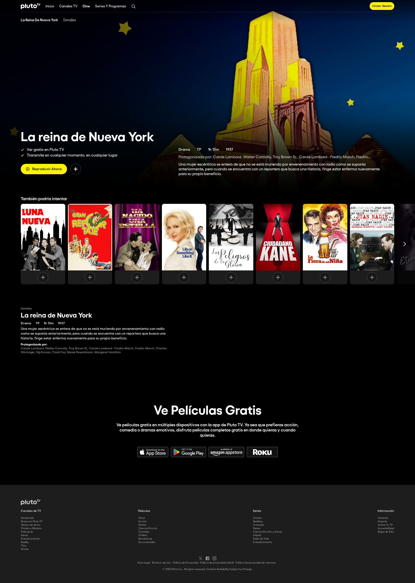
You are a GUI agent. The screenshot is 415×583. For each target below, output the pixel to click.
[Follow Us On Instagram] (214, 558)
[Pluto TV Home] (30, 6)
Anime (25, 549)
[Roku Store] (262, 452)
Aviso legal (143, 562)
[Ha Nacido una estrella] (137, 244)
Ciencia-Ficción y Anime (267, 531)
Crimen (257, 518)
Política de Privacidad (185, 562)
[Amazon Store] (226, 452)
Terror (141, 518)
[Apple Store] (152, 452)
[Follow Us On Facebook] (207, 558)
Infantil (257, 535)
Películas (144, 511)
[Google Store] (188, 452)
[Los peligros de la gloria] (231, 244)
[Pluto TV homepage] (30, 502)
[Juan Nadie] (372, 244)
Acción (142, 521)
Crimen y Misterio (31, 528)
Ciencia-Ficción (147, 528)
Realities (258, 521)
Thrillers (142, 535)
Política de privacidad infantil (217, 562)
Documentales (146, 542)
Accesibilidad (386, 528)
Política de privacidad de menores (256, 562)
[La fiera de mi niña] (325, 244)
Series (24, 535)
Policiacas (27, 531)
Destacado (27, 518)
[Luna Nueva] (43, 244)
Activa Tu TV (385, 525)
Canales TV (68, 6)
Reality (25, 542)
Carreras (383, 518)
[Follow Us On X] (200, 558)
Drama (142, 525)
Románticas (145, 538)
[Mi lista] (75, 169)
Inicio (50, 6)
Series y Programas (110, 6)
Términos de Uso (161, 562)
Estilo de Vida (261, 538)
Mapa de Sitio (386, 531)
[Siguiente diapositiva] (404, 244)
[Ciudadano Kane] (278, 244)
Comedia (143, 531)
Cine (86, 6)
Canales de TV (31, 511)
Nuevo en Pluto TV (32, 521)
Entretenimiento (30, 538)
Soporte (382, 521)
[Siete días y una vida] (184, 244)
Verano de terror (30, 525)
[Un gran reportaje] (90, 244)
